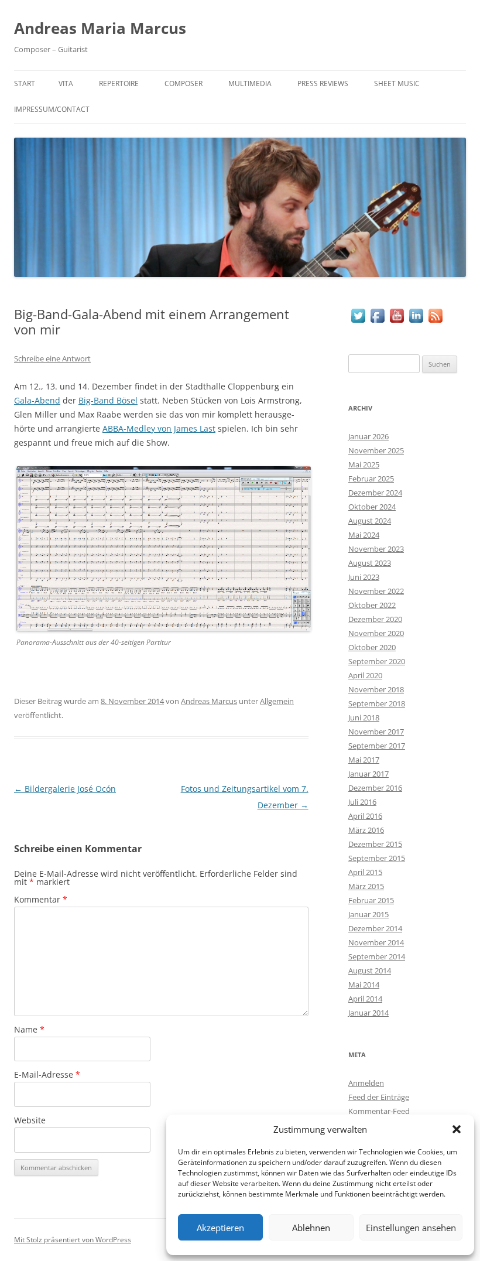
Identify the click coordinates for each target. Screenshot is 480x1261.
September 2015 (376, 858)
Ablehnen (311, 1227)
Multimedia (250, 83)
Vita (66, 83)
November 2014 (376, 942)
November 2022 (376, 591)
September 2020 (376, 661)
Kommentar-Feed (379, 1111)
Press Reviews (322, 83)
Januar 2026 (368, 436)
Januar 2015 (368, 914)
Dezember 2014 (375, 928)
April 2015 (365, 872)
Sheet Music (397, 83)
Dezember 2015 (375, 844)
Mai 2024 (363, 534)
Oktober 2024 (372, 506)
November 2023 (376, 549)
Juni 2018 (363, 717)
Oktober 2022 (372, 605)
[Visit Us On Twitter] (358, 321)
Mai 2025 (363, 464)
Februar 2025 (371, 478)
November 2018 (376, 689)
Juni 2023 (363, 577)
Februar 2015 (371, 900)
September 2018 (376, 703)
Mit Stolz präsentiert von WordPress (72, 1240)
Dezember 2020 (375, 619)
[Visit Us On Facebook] (377, 321)
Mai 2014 (363, 984)
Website (30, 1120)
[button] (456, 1129)
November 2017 (376, 731)
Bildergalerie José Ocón (65, 788)
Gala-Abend (37, 400)
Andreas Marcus (209, 701)
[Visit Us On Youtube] (396, 321)
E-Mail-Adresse (47, 1074)
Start (24, 83)
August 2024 (369, 520)
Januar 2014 (368, 1012)
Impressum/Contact (52, 109)
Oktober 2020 (372, 647)
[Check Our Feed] (435, 321)
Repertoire (119, 83)
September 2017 (376, 745)
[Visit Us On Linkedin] (416, 321)
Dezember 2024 (375, 492)
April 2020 (365, 675)
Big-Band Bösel (108, 400)
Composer (183, 83)
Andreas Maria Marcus (100, 28)
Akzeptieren (220, 1227)
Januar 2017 (368, 773)
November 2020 (376, 633)
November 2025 (376, 450)
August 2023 (369, 563)
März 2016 (366, 830)
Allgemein (277, 701)
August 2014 (369, 970)
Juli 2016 (362, 802)
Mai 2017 (363, 759)
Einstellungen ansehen (411, 1227)
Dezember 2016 (375, 787)
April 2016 (365, 816)
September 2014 (376, 956)
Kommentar (40, 899)
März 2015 (366, 886)
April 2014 (365, 998)
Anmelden (366, 1083)
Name (29, 1029)
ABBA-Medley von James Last (158, 428)
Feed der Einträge (378, 1097)
